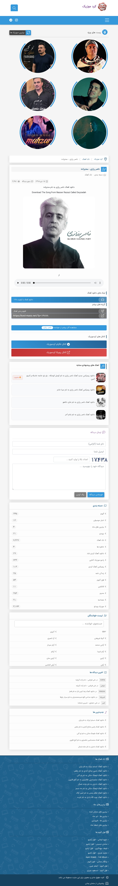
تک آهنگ (100, 540)
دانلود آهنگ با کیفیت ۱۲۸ (23, 299)
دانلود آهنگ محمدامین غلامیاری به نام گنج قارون (87, 740)
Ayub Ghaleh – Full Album (96, 857)
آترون (52, 631)
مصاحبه (101, 600)
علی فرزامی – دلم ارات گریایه (86, 680)
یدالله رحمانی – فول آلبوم (97, 861)
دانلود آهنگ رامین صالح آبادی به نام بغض (89, 727)
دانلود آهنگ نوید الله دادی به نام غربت (92, 797)
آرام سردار (50, 645)
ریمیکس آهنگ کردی (96, 566)
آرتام (52, 651)
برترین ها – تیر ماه (100, 816)
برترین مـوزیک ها (17, 32)
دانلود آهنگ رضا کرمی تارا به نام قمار (82, 691)
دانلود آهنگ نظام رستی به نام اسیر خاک (91, 793)
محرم (102, 593)
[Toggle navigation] (107, 20)
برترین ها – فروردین (99, 820)
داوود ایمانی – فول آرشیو (97, 839)
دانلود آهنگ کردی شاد (95, 553)
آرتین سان (50, 658)
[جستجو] (14, 8)
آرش (102, 665)
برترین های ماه (98, 527)
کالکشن (101, 586)
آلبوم (102, 513)
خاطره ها (100, 547)
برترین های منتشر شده (98, 812)
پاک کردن (80, 494)
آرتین (102, 658)
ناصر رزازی (47, 327)
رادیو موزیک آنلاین (96, 560)
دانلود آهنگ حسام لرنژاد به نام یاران (91, 720)
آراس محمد (99, 645)
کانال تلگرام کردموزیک (57, 344)
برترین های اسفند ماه (99, 825)
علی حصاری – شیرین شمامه (87, 703)
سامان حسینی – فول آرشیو (96, 844)
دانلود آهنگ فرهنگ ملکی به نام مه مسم (91, 788)
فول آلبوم (100, 580)
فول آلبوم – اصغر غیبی (98, 866)
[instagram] (16, 20)
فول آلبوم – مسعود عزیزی (97, 870)
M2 (104, 631)
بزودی (101, 533)
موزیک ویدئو (99, 606)
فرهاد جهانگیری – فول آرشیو (96, 848)
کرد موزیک (98, 159)
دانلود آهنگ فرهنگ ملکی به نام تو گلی (90, 733)
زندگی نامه (100, 573)
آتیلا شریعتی (99, 638)
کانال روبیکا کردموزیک (56, 352)
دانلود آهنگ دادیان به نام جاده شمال (91, 747)
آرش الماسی (49, 665)
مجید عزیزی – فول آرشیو (97, 853)
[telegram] (11, 20)
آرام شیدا (100, 651)
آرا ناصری (50, 638)
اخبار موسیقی (98, 520)
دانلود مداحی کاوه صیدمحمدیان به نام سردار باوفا (77, 697)
